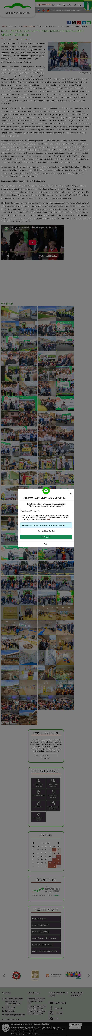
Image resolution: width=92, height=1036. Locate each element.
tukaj (48, 519)
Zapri (46, 544)
